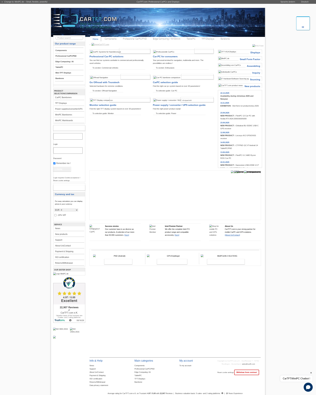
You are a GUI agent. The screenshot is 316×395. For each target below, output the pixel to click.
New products (61, 234)
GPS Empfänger (168, 261)
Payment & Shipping (64, 251)
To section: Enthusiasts (165, 68)
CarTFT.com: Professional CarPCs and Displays (158, 2)
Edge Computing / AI (142, 372)
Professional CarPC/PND (135, 39)
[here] (126, 235)
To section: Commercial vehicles (105, 68)
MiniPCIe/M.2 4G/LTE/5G (222, 261)
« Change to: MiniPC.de (24, 2)
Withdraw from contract (246, 372)
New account (65, 187)
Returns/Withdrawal (64, 263)
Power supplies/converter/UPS (68, 109)
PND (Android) (115, 261)
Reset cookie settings (225, 372)
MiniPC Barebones (63, 115)
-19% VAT (61, 215)
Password (57, 158)
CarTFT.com (104, 44)
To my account (185, 366)
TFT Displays (61, 103)
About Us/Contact (63, 246)
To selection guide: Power (166, 113)
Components (111, 39)
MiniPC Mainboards (64, 120)
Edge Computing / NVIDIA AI (166, 39)
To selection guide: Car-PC (166, 91)
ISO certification (62, 257)
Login (55, 144)
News (57, 228)
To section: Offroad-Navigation (104, 91)
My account (65, 128)
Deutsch (305, 2)
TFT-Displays (208, 39)
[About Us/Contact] (232, 235)
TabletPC (191, 39)
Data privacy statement (99, 385)
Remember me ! (63, 163)
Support (58, 240)
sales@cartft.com (248, 364)
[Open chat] (308, 387)
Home (95, 39)
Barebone (225, 39)
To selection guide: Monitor (103, 113)
